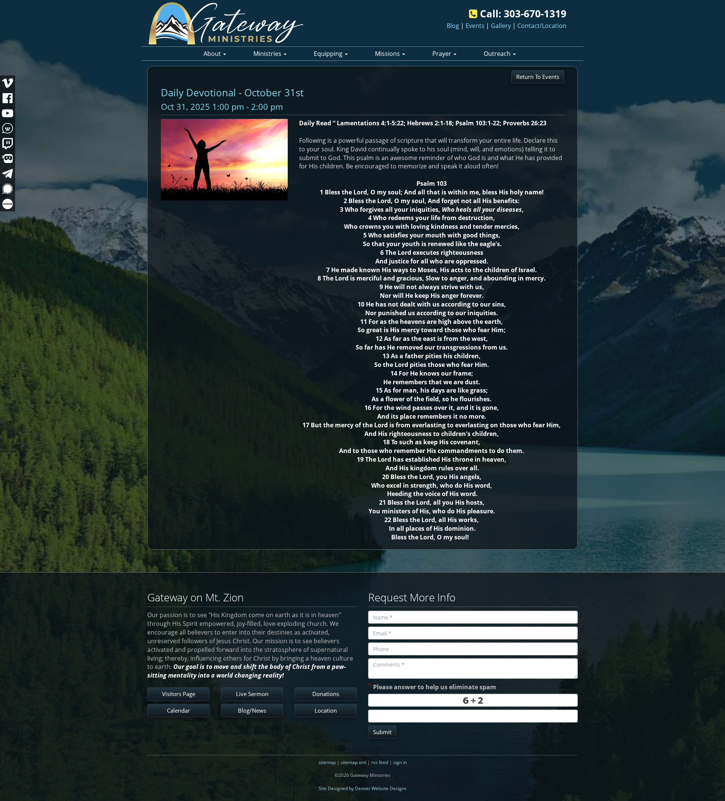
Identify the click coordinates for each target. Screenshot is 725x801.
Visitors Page (178, 694)
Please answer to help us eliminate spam (432, 686)
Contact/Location (541, 26)
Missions (388, 53)
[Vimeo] (7, 83)
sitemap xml (353, 762)
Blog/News (252, 710)
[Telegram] (7, 173)
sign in (400, 762)
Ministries (268, 53)
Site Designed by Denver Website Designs (363, 788)
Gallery (501, 26)
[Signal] (7, 188)
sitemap (327, 762)
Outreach (498, 53)
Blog (453, 26)
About (213, 53)
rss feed (379, 762)
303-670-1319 (535, 13)
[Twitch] (7, 143)
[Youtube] (7, 113)
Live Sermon (252, 694)
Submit (382, 732)
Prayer (442, 53)
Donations (325, 694)
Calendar (178, 710)
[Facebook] (7, 98)
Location (326, 710)
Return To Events (537, 76)
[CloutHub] (7, 128)
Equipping (329, 53)
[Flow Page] (7, 203)
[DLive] (7, 158)
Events (475, 26)
